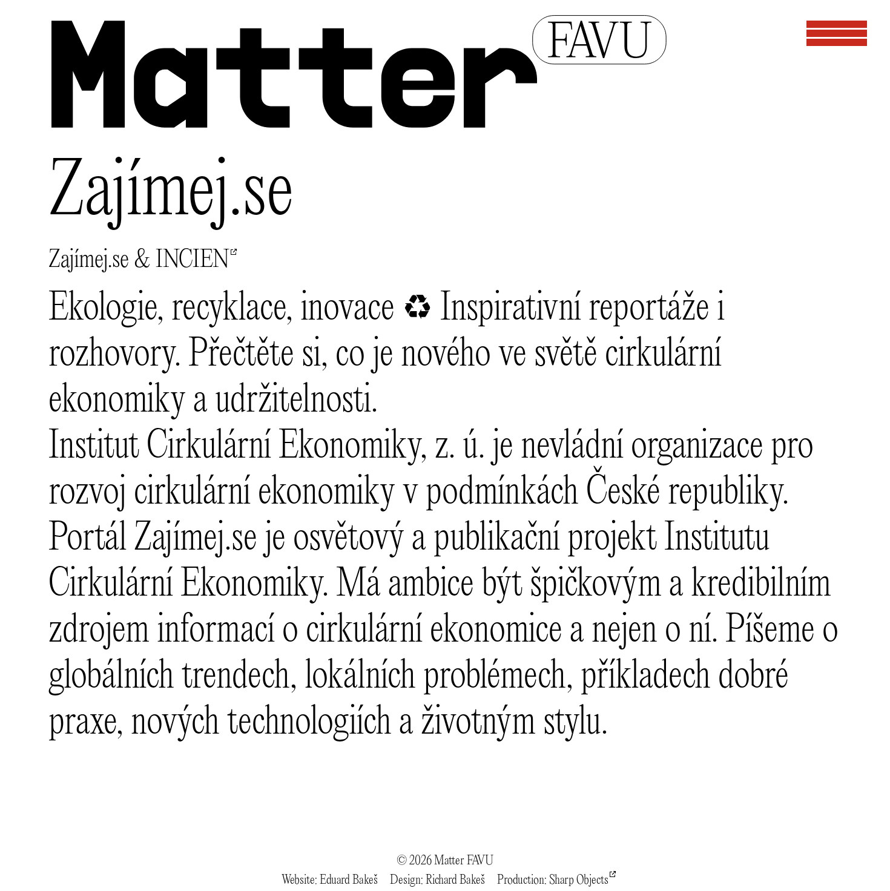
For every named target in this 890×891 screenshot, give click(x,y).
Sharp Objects (578, 880)
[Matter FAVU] (358, 118)
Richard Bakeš (455, 880)
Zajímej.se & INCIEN (138, 260)
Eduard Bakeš (349, 880)
